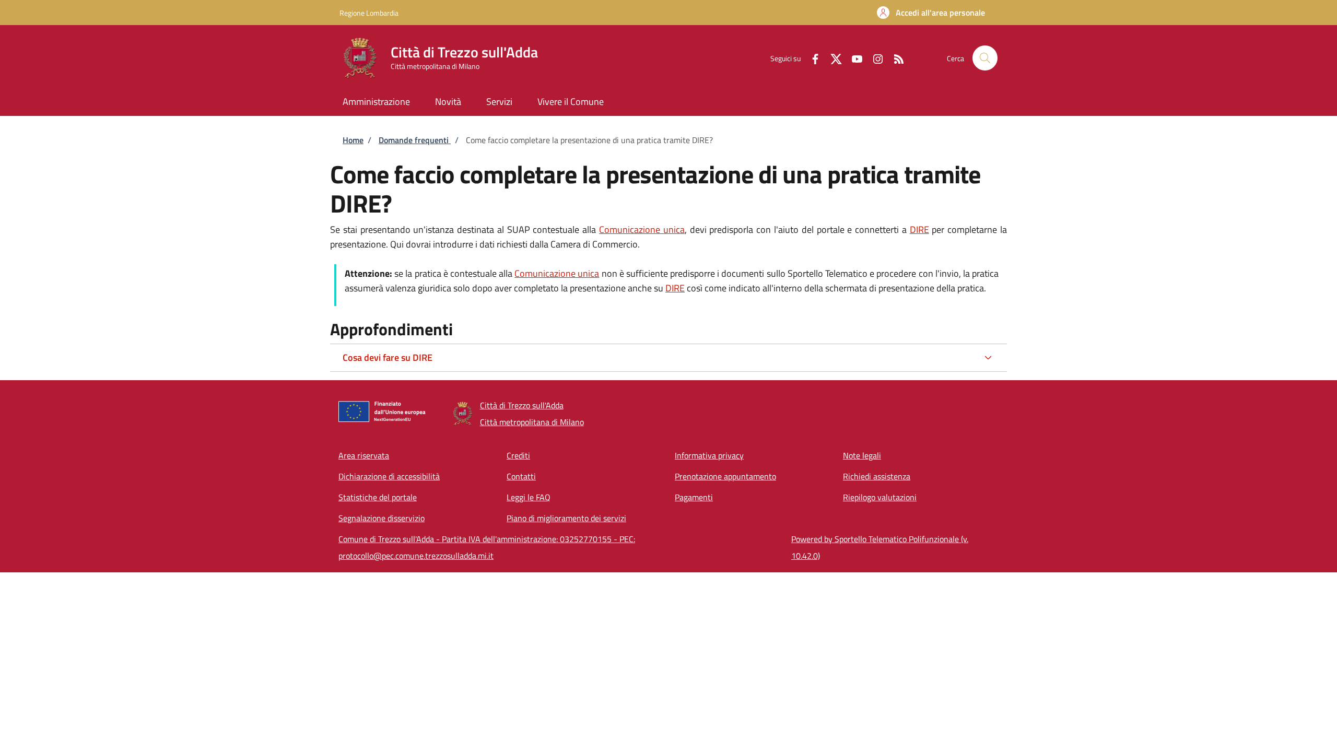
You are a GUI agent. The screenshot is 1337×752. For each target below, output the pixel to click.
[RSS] (894, 58)
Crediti (518, 455)
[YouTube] (852, 58)
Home (353, 140)
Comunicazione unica (642, 229)
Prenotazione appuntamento (725, 476)
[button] (931, 12)
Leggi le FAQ (528, 497)
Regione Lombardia (368, 12)
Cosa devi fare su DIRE (387, 357)
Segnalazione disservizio (381, 518)
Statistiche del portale (377, 497)
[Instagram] (873, 58)
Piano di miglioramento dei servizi (566, 518)
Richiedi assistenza (876, 476)
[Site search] (985, 57)
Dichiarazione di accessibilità (389, 476)
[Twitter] (832, 58)
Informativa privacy (709, 455)
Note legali (862, 455)
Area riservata (363, 455)
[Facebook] (811, 58)
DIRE (919, 229)
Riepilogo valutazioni (880, 497)
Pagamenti (694, 497)
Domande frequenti (415, 140)
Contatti (521, 476)
